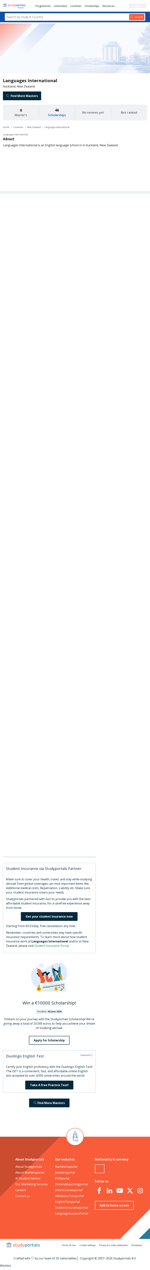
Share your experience (111, 490)
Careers (38, 251)
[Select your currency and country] (99, 1168)
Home (6, 127)
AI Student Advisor (28, 1178)
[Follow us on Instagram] (140, 1190)
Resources (108, 6)
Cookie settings (87, 1245)
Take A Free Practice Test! (49, 1085)
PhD (84, 356)
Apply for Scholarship (49, 1040)
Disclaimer (136, 1245)
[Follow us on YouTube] (119, 1190)
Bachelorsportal (66, 1167)
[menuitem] (43, 6)
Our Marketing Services (31, 1184)
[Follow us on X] (130, 1190)
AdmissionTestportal (69, 1196)
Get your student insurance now (49, 916)
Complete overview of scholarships (84, 450)
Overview (37, 216)
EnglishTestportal (67, 1202)
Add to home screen (114, 1205)
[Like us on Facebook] (99, 1190)
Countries (76, 6)
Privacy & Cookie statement (113, 1245)
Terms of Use (69, 1245)
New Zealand (34, 127)
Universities (60, 6)
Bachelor (71, 356)
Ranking (37, 234)
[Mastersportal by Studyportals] (14, 6)
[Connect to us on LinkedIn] (109, 1190)
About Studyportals (28, 1167)
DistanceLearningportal (71, 1184)
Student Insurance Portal (51, 946)
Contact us (22, 1196)
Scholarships (92, 6)
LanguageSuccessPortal (71, 1213)
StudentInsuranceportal (71, 1208)
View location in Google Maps (80, 838)
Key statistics (34, 225)
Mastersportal (65, 1172)
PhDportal (62, 1178)
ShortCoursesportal (68, 1190)
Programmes (43, 6)
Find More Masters (24, 96)
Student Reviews (32, 269)
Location (37, 260)
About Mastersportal (29, 1172)
